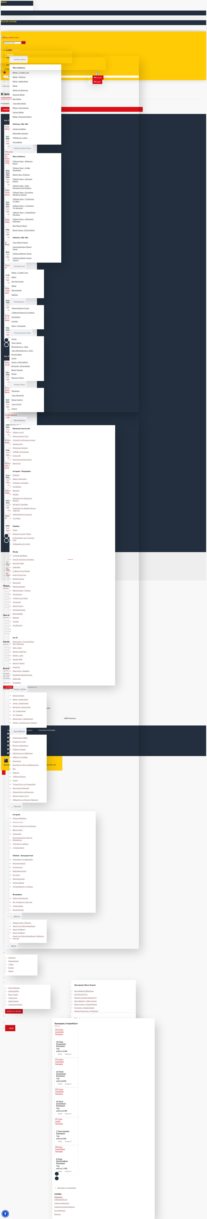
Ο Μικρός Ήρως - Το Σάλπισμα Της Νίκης (23, 200)
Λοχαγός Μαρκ (16, 354)
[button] (5, 1214)
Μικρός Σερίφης (17, 370)
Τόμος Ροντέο (16, 404)
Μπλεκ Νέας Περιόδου (20, 133)
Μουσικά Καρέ (17, 290)
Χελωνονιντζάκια (17, 378)
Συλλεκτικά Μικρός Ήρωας (22, 254)
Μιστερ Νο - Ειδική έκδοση (20, 366)
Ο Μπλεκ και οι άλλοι (20, 138)
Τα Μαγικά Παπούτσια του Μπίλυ (23, 313)
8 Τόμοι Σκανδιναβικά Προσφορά (62, 1161)
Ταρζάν (13, 358)
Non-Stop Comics (18, 281)
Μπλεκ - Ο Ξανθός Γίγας (21, 73)
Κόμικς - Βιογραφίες (19, 326)
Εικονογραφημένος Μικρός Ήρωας (22, 248)
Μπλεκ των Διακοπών (20, 90)
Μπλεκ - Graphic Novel (20, 81)
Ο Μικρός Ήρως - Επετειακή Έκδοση (22, 180)
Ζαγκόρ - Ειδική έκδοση (19, 362)
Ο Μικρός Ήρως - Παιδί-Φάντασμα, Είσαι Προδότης (22, 187)
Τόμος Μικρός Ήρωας (20, 242)
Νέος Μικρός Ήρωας (20, 226)
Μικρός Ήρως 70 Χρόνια (21, 175)
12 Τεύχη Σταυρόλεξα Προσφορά (61, 1074)
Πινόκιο (14, 409)
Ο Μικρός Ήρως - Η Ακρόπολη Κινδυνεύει (23, 220)
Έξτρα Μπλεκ (17, 142)
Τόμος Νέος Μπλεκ (19, 103)
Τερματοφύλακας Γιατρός (20, 308)
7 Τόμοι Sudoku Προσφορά (62, 1132)
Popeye (14, 374)
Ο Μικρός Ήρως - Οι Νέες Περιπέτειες (21, 169)
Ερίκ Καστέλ (16, 317)
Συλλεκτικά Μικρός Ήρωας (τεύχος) (22, 259)
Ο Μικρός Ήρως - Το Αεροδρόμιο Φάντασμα (24, 214)
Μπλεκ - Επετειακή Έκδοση (22, 117)
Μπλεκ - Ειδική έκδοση (21, 108)
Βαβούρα (15, 295)
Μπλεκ (15, 86)
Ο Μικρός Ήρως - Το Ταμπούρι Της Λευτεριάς (23, 207)
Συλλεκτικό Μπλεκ (19, 129)
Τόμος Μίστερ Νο (18, 395)
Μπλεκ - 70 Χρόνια (19, 77)
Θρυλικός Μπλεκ (19, 95)
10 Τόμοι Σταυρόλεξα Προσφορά (61, 1044)
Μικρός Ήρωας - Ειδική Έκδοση (24, 230)
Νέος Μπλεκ (17, 99)
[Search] (23, 42)
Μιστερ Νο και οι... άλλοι (19, 347)
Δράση (14, 277)
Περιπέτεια (15, 391)
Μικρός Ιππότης (17, 400)
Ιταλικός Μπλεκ (18, 112)
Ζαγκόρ (14, 339)
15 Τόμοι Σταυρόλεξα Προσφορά (61, 1103)
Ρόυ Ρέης (15, 321)
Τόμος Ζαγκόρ (16, 343)
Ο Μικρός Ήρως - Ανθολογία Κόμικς (22, 163)
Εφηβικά (58, 1194)
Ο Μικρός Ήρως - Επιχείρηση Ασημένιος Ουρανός (23, 194)
